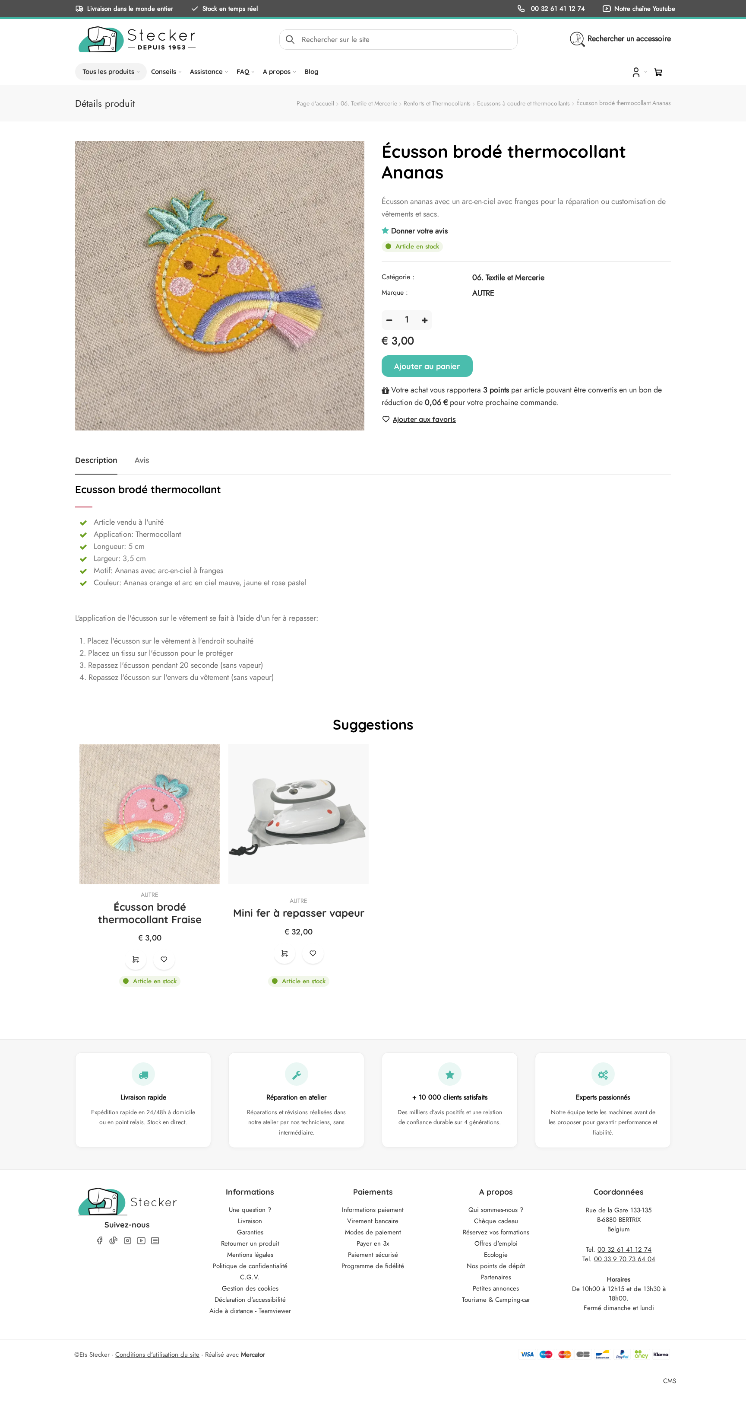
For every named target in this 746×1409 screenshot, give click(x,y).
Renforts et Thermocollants (437, 103)
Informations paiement (373, 1210)
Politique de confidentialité (250, 1266)
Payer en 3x (373, 1243)
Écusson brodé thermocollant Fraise (150, 913)
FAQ (243, 71)
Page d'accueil (315, 103)
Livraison (250, 1221)
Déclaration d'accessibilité (250, 1299)
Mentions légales (250, 1254)
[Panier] (658, 72)
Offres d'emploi (496, 1243)
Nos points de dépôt (496, 1266)
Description (96, 460)
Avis (142, 460)
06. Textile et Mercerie (369, 103)
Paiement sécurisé (373, 1254)
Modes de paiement (373, 1232)
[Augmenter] (424, 320)
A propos (277, 71)
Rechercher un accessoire (629, 38)
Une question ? (250, 1210)
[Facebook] (99, 1241)
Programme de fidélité (372, 1266)
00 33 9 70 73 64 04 (624, 1259)
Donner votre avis (419, 230)
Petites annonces (496, 1288)
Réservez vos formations (496, 1232)
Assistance (206, 71)
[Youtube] (141, 1241)
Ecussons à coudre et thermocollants (523, 103)
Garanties (250, 1232)
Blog (311, 71)
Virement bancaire (372, 1221)
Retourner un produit (250, 1243)
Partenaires (496, 1277)
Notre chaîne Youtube (644, 8)
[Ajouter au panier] (135, 959)
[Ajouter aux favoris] (164, 959)
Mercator (253, 1354)
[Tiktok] (113, 1240)
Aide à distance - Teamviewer (250, 1311)
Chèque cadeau (496, 1221)
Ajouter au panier (427, 366)
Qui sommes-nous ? (495, 1210)
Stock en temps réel (230, 8)
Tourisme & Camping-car (496, 1299)
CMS (669, 1380)
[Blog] (155, 1241)
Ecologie (496, 1254)
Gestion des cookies (250, 1288)
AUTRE (149, 895)
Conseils (163, 71)
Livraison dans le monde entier (130, 8)
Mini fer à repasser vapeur (298, 913)
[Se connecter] (638, 71)
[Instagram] (127, 1241)
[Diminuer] (389, 320)
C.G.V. (250, 1277)
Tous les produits (108, 71)
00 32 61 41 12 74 (557, 8)
